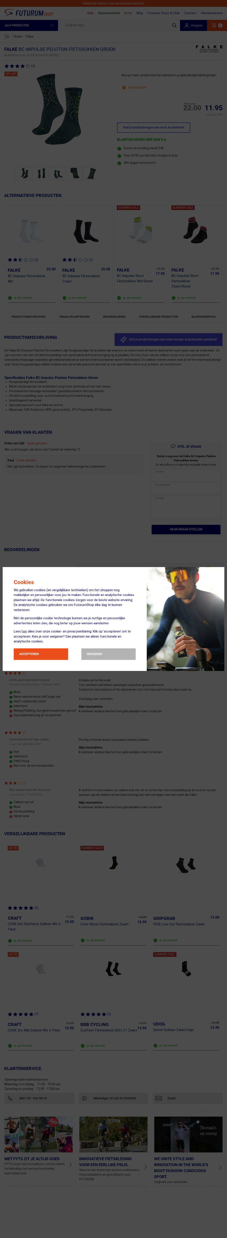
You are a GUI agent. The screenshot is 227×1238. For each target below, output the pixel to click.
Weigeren (94, 654)
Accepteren (29, 654)
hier (24, 631)
